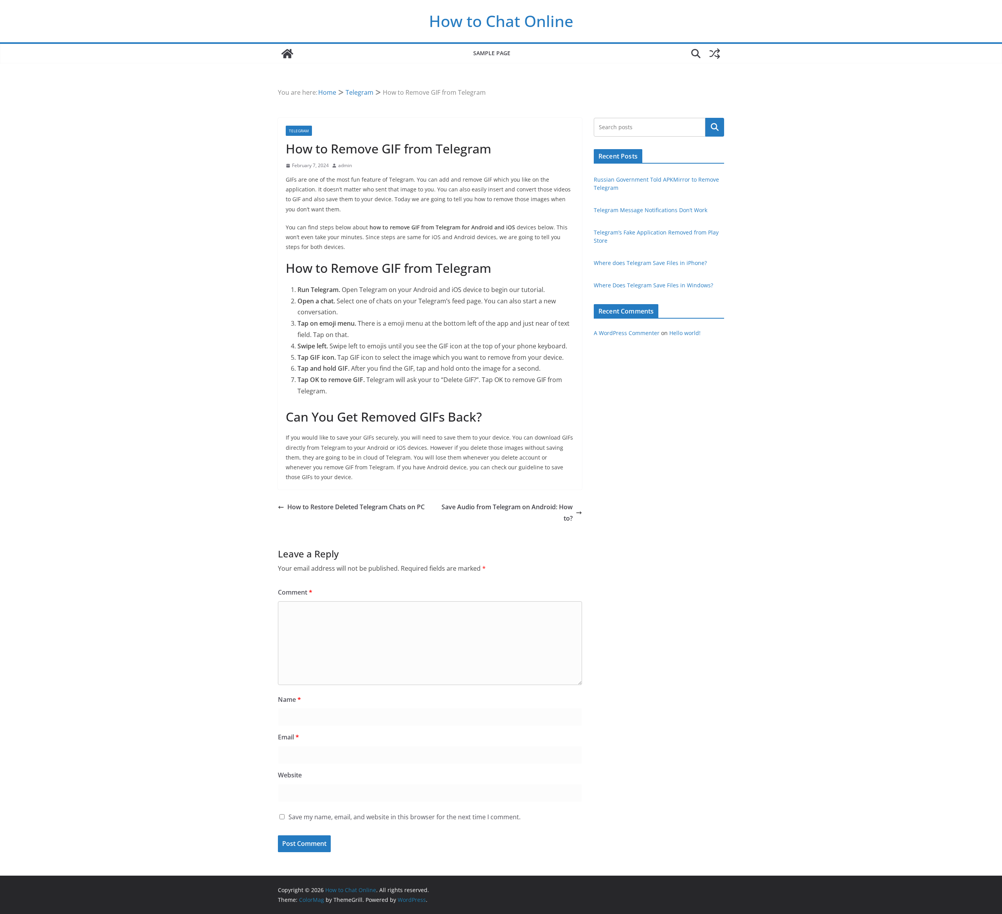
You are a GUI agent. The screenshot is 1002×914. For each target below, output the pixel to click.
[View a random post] (714, 53)
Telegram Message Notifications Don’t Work (650, 210)
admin (345, 165)
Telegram (299, 130)
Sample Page (491, 53)
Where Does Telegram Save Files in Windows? (653, 285)
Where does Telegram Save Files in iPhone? (650, 263)
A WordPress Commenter (627, 333)
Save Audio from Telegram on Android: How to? (507, 513)
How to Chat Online (501, 21)
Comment (295, 592)
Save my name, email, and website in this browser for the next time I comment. (404, 817)
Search (714, 127)
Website (290, 775)
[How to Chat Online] (287, 53)
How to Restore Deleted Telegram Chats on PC (356, 507)
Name (289, 699)
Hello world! (685, 333)
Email (288, 737)
